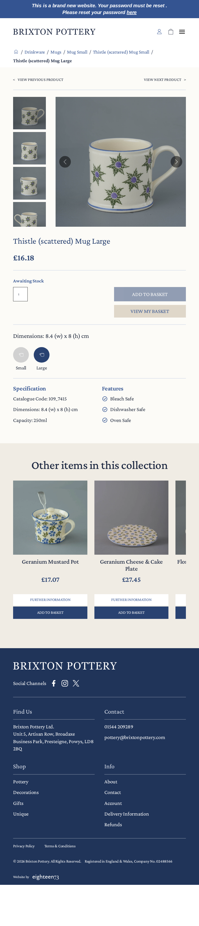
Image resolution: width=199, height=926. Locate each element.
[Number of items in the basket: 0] (171, 32)
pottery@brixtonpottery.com (134, 737)
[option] (29, 148)
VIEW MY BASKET (150, 311)
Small (21, 367)
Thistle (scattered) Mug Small (121, 51)
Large (41, 367)
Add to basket (150, 294)
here (132, 12)
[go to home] (65, 666)
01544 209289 (118, 727)
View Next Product (163, 79)
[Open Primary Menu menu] (182, 32)
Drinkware (35, 51)
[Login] (159, 32)
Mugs (55, 51)
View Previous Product (40, 79)
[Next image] (176, 162)
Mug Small (77, 51)
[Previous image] (65, 162)
